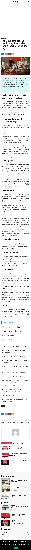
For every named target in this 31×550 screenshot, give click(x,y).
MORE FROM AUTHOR (18, 443)
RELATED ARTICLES (6, 443)
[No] (29, 545)
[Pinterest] (9, 54)
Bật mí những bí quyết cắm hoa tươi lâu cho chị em (23, 423)
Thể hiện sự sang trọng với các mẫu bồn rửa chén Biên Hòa (20, 507)
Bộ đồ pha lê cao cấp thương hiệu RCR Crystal (8, 423)
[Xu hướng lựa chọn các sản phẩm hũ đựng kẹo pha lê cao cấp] (5, 462)
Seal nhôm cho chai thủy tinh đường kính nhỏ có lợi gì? (20, 496)
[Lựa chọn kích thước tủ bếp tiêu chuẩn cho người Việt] (5, 489)
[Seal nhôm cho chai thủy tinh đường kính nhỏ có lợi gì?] (5, 497)
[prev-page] (2, 467)
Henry (12, 482)
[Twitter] (6, 54)
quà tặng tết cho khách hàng (11, 405)
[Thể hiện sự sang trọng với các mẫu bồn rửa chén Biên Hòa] (5, 448)
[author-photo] (15, 436)
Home (2, 5)
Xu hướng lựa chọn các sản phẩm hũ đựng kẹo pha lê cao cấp (20, 522)
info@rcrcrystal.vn (7, 339)
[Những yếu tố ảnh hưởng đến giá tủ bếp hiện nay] (5, 481)
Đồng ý (16, 547)
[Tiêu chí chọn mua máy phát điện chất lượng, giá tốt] (5, 455)
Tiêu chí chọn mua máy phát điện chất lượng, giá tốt (19, 515)
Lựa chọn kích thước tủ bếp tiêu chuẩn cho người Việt (19, 488)
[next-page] (5, 467)
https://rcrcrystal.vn (7, 343)
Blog (11, 478)
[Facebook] (2, 54)
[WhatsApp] (12, 54)
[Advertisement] (15, 22)
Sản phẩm (7, 5)
